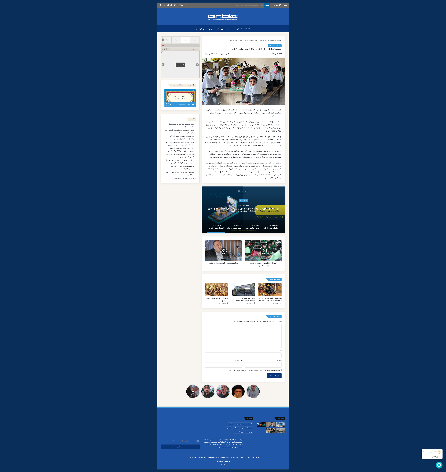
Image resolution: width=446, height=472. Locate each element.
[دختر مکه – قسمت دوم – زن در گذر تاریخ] (216, 289)
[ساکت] (171, 104)
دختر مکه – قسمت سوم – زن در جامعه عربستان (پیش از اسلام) (270, 299)
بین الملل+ (219, 29)
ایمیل (279, 361)
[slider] (182, 104)
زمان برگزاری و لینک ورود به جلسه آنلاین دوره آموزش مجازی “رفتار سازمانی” (239, 5)
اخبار (191, 119)
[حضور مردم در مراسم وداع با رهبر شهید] (280, 430)
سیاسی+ (210, 29)
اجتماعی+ (239, 29)
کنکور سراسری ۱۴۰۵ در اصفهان (184, 178)
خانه (278, 41)
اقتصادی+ (229, 29)
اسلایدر (231, 424)
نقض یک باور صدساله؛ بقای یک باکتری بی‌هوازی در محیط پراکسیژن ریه (181, 137)
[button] (180, 98)
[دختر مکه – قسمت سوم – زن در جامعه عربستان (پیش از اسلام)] (270, 289)
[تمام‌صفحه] (167, 104)
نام (280, 351)
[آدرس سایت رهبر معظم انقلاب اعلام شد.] (270, 424)
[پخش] (193, 104)
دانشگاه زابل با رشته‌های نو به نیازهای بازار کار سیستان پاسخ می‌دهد (180, 155)
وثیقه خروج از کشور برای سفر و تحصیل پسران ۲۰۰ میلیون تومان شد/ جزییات (243, 210)
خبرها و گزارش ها (270, 41)
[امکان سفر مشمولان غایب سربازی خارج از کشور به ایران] (243, 289)
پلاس (229, 428)
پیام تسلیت (239, 432)
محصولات (249, 428)
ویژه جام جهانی (238, 428)
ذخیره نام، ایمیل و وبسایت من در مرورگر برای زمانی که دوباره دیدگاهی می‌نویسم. (254, 370)
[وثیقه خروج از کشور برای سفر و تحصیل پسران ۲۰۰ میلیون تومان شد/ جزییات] (280, 424)
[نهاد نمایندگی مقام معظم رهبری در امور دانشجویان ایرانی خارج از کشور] (223, 17)
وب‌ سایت (238, 361)
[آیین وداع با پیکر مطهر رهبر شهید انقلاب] (261, 424)
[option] (243, 209)
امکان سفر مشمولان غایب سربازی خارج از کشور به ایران (245, 299)
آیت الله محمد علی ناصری (244, 424)
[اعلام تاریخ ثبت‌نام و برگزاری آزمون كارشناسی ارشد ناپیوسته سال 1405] (270, 430)
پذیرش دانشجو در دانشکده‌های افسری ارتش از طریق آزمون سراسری (180, 131)
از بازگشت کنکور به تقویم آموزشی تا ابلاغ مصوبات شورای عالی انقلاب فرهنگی (180, 161)
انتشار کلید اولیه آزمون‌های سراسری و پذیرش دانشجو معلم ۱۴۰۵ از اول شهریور (181, 149)
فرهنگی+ (202, 29)
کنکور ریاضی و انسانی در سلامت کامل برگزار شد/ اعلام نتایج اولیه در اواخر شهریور (180, 143)
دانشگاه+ (247, 29)
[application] (180, 98)
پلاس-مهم (249, 432)
